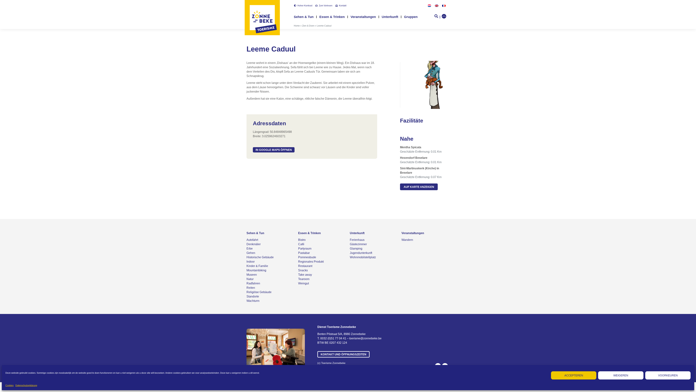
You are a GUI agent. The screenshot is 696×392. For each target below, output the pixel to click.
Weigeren (620, 375)
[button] (274, 149)
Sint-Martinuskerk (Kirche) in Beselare (419, 170)
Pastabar (304, 252)
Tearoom (303, 279)
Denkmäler (253, 244)
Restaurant (305, 266)
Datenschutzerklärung (26, 385)
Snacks (303, 270)
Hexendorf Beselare (413, 157)
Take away (305, 274)
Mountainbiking (256, 270)
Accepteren (573, 375)
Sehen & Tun (304, 17)
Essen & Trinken (332, 17)
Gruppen (411, 17)
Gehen (250, 252)
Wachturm (252, 300)
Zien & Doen (308, 25)
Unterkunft (390, 17)
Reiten (250, 287)
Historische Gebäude (260, 257)
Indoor (250, 261)
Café (301, 244)
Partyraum (304, 248)
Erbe (249, 248)
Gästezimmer (358, 244)
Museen (251, 274)
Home (297, 25)
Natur (250, 279)
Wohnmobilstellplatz (363, 257)
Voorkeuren (668, 375)
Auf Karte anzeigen (419, 186)
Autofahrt (252, 239)
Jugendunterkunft (361, 252)
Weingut (303, 283)
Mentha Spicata (410, 147)
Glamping (356, 248)
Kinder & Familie (257, 266)
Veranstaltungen (363, 17)
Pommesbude (307, 257)
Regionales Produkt (311, 261)
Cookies (9, 385)
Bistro (302, 239)
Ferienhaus (357, 239)
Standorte (252, 296)
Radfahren (253, 283)
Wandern (407, 239)
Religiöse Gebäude (259, 292)
